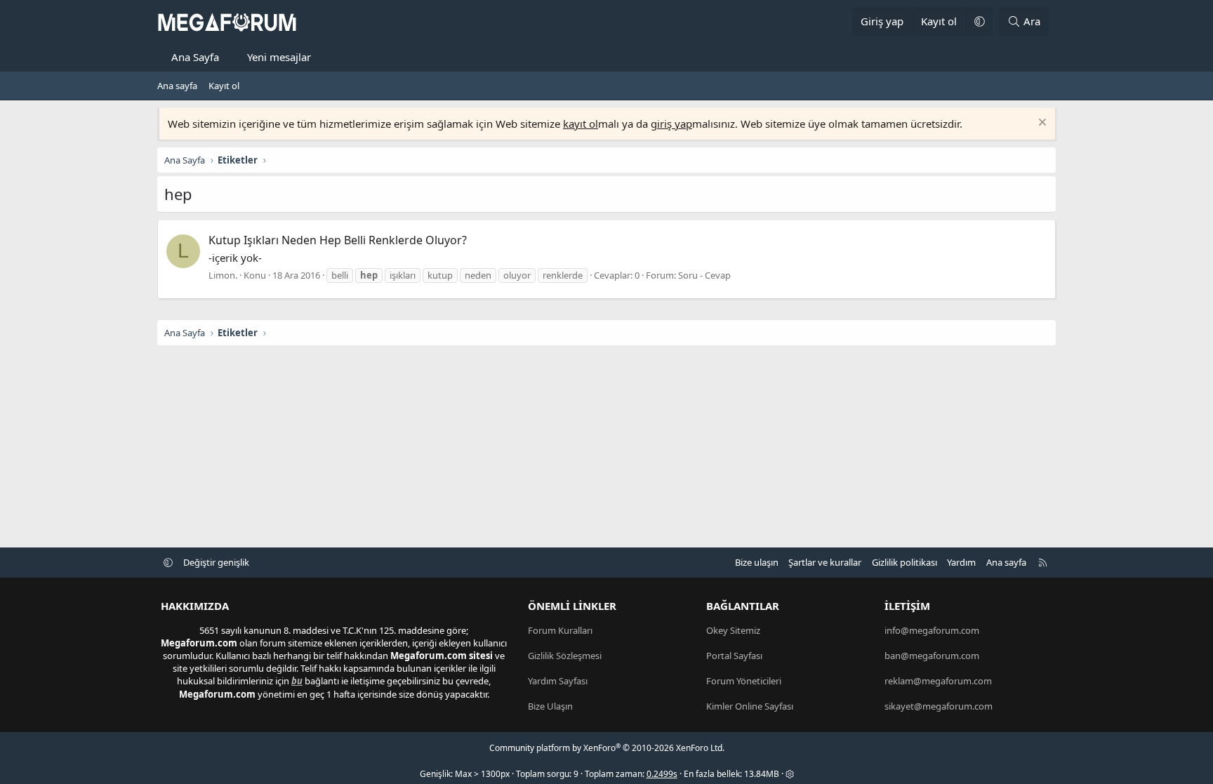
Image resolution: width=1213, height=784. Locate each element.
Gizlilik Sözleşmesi (565, 655)
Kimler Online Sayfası (749, 706)
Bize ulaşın (756, 562)
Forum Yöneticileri (743, 681)
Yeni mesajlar (279, 57)
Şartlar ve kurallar (824, 562)
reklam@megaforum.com (938, 681)
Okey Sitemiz (733, 630)
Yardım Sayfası (558, 681)
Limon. (222, 275)
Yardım (961, 562)
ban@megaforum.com (931, 655)
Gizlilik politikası (904, 562)
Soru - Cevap (704, 275)
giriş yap (671, 124)
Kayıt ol (223, 85)
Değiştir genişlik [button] (216, 562)
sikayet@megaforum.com (938, 706)
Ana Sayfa (195, 57)
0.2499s (662, 774)
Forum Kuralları (560, 630)
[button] (979, 21)
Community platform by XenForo (606, 748)
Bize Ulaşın (550, 706)
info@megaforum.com (931, 630)
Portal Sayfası (734, 655)
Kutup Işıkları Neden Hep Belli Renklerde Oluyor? (337, 240)
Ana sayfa (177, 85)
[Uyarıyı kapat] (1041, 124)
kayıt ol (580, 124)
